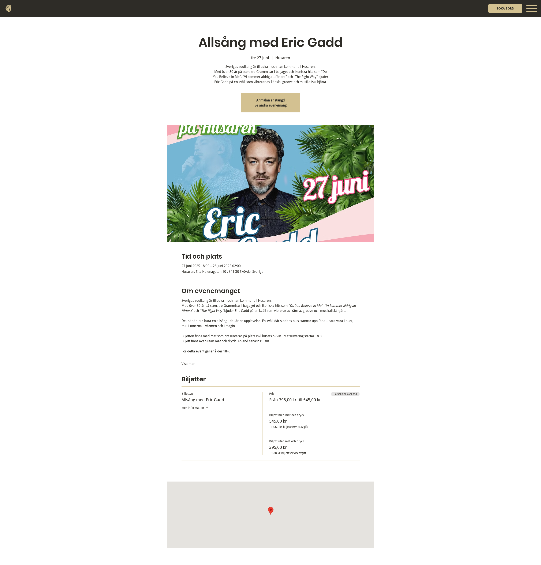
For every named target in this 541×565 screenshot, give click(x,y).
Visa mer (188, 364)
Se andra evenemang (271, 105)
